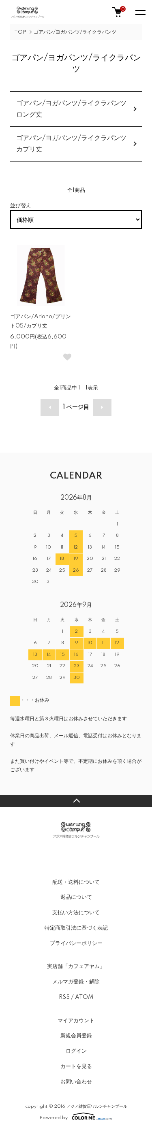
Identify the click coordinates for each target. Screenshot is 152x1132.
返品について (76, 897)
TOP (20, 32)
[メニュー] (140, 12)
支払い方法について (76, 912)
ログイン (76, 1051)
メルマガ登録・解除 (76, 982)
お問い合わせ (76, 1082)
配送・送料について (76, 882)
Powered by (54, 1117)
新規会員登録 (76, 1035)
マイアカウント (76, 1020)
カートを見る (76, 1066)
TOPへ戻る (76, 801)
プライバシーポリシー (76, 943)
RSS (64, 997)
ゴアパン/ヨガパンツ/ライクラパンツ (75, 32)
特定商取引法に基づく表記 (76, 928)
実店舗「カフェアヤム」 (76, 966)
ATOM (84, 997)
